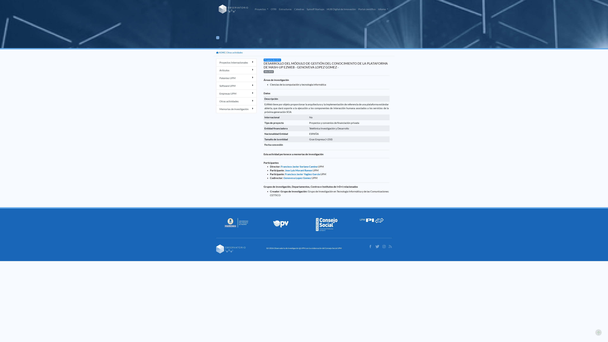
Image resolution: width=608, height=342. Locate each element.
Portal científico (367, 9)
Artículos (224, 70)
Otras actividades (235, 52)
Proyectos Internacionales (233, 62)
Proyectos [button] (260, 9)
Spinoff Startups (315, 9)
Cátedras (299, 9)
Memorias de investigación (234, 109)
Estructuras (285, 9)
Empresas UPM (227, 93)
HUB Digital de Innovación (341, 9)
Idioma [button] (382, 9)
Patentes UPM (227, 77)
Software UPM (227, 85)
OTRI (273, 9)
